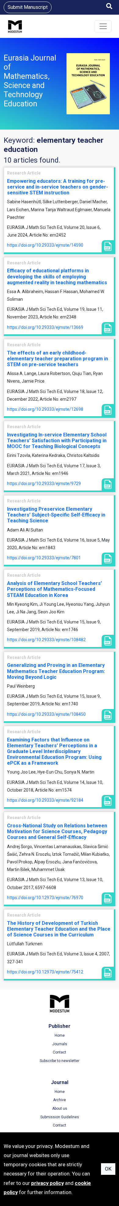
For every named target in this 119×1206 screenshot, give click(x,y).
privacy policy (47, 1183)
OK (108, 1169)
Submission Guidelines (59, 1117)
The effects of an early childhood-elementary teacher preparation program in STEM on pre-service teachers (57, 358)
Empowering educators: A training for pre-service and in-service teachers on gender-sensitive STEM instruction (57, 187)
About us (59, 1108)
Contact (59, 1052)
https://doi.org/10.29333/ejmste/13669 (45, 327)
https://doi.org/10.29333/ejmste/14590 (45, 245)
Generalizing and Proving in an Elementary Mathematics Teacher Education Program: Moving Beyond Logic (56, 671)
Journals (59, 1044)
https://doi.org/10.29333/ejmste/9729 (44, 483)
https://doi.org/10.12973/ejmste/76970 (45, 897)
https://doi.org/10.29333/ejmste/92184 (45, 800)
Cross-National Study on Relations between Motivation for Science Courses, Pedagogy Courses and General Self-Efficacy (57, 831)
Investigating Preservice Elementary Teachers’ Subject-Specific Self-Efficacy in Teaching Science (56, 515)
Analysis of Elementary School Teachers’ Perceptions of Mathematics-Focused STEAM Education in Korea (54, 589)
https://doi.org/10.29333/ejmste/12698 (45, 409)
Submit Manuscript (28, 7)
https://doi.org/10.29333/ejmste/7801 (44, 557)
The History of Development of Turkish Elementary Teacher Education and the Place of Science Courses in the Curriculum (58, 929)
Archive (59, 1100)
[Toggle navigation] (103, 26)
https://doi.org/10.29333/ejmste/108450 (46, 714)
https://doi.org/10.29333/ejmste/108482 (46, 639)
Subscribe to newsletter (59, 1061)
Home (60, 1035)
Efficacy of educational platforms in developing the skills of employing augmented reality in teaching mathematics (57, 276)
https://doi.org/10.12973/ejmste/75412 (45, 971)
